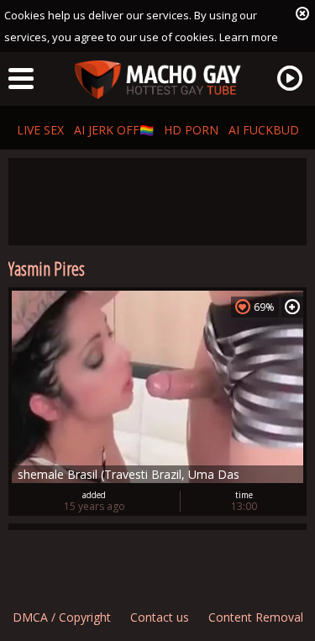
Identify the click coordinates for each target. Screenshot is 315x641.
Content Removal (255, 617)
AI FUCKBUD (263, 130)
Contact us (159, 617)
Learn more (248, 37)
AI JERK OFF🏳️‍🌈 (114, 130)
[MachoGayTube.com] (158, 80)
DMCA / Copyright (62, 617)
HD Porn (191, 130)
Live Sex (40, 130)
